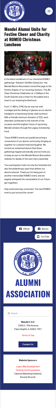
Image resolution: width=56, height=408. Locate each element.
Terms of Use (28, 335)
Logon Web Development (28, 366)
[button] (49, 11)
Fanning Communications (28, 370)
